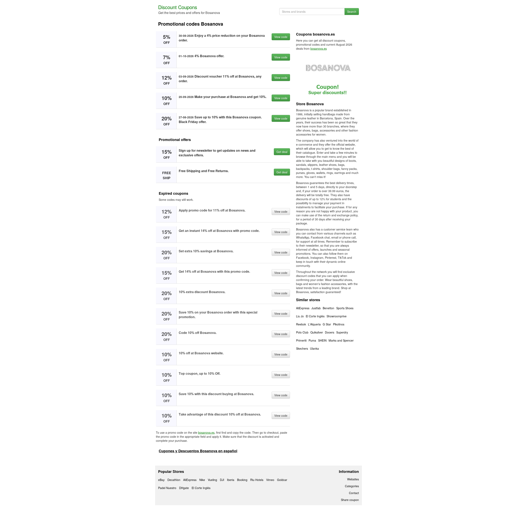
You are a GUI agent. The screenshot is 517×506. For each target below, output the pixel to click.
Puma (312, 340)
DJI (222, 480)
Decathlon (173, 480)
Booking (242, 480)
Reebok (301, 324)
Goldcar (282, 480)
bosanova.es (206, 432)
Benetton (328, 308)
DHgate (184, 488)
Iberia (230, 480)
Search (351, 11)
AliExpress (302, 308)
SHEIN (322, 340)
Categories (352, 486)
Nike (202, 480)
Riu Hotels (256, 480)
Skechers (302, 348)
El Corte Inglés (315, 316)
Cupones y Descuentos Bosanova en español (198, 450)
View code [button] (280, 37)
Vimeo (270, 480)
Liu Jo (300, 316)
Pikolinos (338, 324)
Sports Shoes (344, 308)
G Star (327, 324)
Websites (353, 479)
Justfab (316, 308)
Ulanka (314, 348)
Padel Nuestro (167, 488)
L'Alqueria (314, 324)
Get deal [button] (281, 152)
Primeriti (301, 340)
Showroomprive (337, 316)
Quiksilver (316, 332)
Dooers (329, 332)
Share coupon (350, 500)
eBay (161, 480)
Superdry (342, 332)
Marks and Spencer (341, 340)
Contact (354, 493)
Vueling (212, 480)
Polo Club (302, 332)
